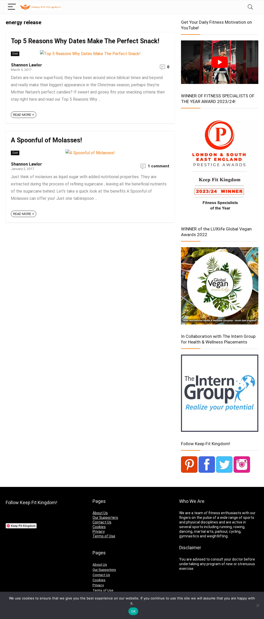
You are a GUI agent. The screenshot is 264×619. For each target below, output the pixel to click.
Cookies (99, 527)
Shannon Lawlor (26, 65)
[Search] (250, 7)
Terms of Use (104, 536)
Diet (15, 53)
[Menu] (12, 7)
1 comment (158, 166)
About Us (100, 513)
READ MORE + (23, 115)
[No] (257, 605)
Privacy (99, 531)
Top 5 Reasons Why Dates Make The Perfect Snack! (85, 41)
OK (133, 611)
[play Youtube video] (219, 62)
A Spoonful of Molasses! (46, 140)
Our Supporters (105, 517)
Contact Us (102, 522)
